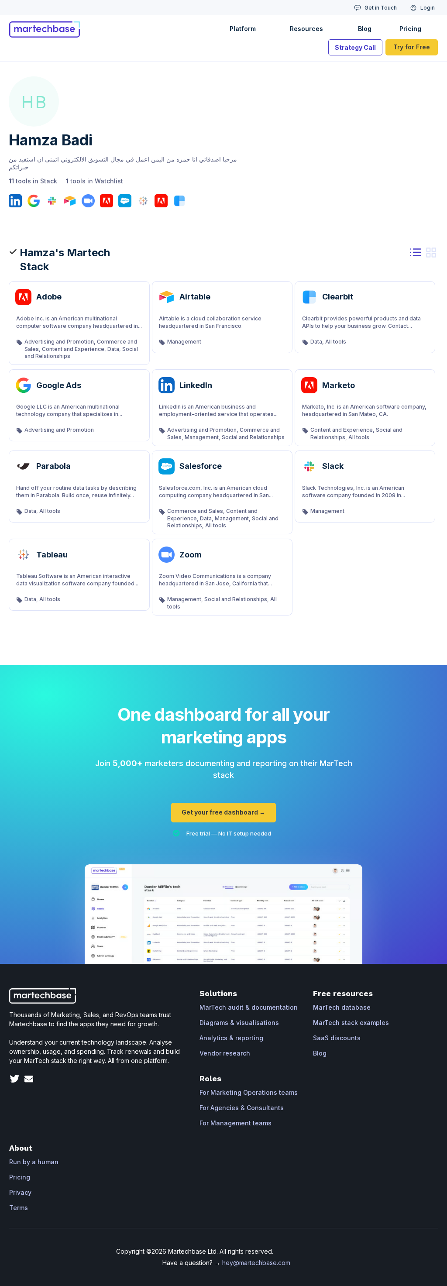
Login (427, 7)
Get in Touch (380, 7)
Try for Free (411, 47)
